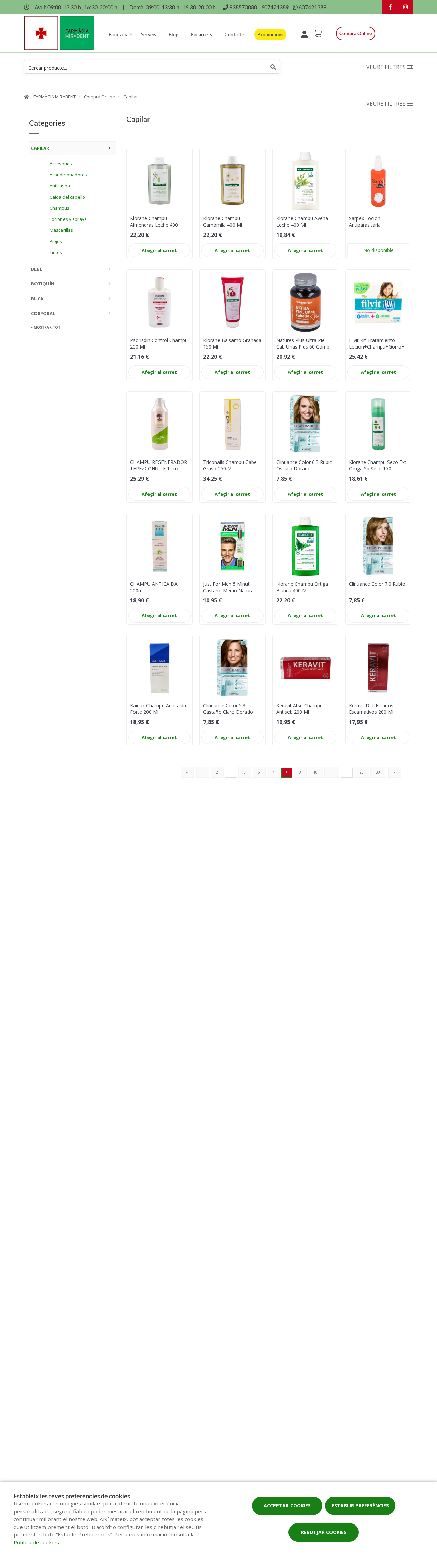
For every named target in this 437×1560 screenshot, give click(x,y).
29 (362, 772)
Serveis (148, 34)
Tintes (56, 252)
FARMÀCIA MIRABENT (54, 97)
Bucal (38, 298)
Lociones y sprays (68, 219)
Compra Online (99, 97)
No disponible (378, 250)
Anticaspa (60, 185)
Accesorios (61, 163)
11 (332, 772)
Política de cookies (36, 1542)
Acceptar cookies (287, 1505)
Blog (173, 34)
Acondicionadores (68, 174)
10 (315, 772)
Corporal (43, 313)
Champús (59, 207)
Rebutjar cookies (324, 1532)
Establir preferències (360, 1505)
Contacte (234, 34)
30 (378, 772)
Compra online (355, 33)
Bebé (36, 269)
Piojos (56, 241)
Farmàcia (118, 34)
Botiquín (42, 283)
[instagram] (405, 8)
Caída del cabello (67, 197)
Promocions (270, 34)
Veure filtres (386, 67)
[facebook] (390, 8)
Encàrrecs (201, 34)
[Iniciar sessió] (306, 33)
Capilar (130, 97)
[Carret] (319, 33)
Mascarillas (61, 230)
